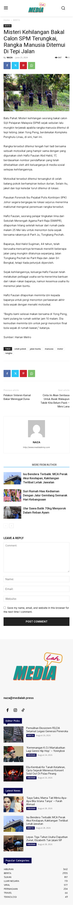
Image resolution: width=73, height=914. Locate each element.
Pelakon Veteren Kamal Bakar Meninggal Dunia (17, 397)
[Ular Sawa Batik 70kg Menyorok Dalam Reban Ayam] (12, 512)
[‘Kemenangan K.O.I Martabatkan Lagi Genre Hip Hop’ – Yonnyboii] (13, 754)
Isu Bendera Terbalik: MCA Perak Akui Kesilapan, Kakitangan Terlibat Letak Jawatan (45, 478)
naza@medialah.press (19, 698)
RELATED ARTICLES (17, 464)
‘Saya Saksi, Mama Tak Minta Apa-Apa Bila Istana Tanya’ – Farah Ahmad (46, 801)
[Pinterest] (23, 65)
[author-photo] (36, 437)
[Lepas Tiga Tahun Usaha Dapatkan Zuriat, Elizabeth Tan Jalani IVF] (13, 843)
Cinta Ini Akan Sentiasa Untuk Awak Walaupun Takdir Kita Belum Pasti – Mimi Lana (55, 401)
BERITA (16, 20)
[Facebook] (7, 65)
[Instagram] (15, 710)
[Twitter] (15, 65)
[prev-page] (6, 526)
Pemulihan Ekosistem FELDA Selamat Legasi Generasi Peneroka (47, 729)
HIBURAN (31, 755)
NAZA (10, 57)
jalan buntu (35, 348)
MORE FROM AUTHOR (44, 464)
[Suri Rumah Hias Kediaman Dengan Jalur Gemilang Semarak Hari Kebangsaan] (12, 495)
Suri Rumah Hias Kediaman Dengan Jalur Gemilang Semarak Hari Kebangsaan (45, 495)
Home (7, 20)
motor (60, 348)
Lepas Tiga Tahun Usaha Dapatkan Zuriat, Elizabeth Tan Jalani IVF (47, 838)
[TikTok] (23, 710)
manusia (49, 348)
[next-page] (11, 526)
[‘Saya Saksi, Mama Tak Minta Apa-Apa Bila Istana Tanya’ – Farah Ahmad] (13, 804)
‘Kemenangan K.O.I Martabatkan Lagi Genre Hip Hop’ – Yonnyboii (45, 749)
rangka (8, 353)
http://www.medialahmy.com (36, 447)
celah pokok (20, 348)
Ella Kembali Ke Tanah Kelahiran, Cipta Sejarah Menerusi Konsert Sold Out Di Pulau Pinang (45, 770)
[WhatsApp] (31, 65)
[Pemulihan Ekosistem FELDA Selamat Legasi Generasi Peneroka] (13, 734)
